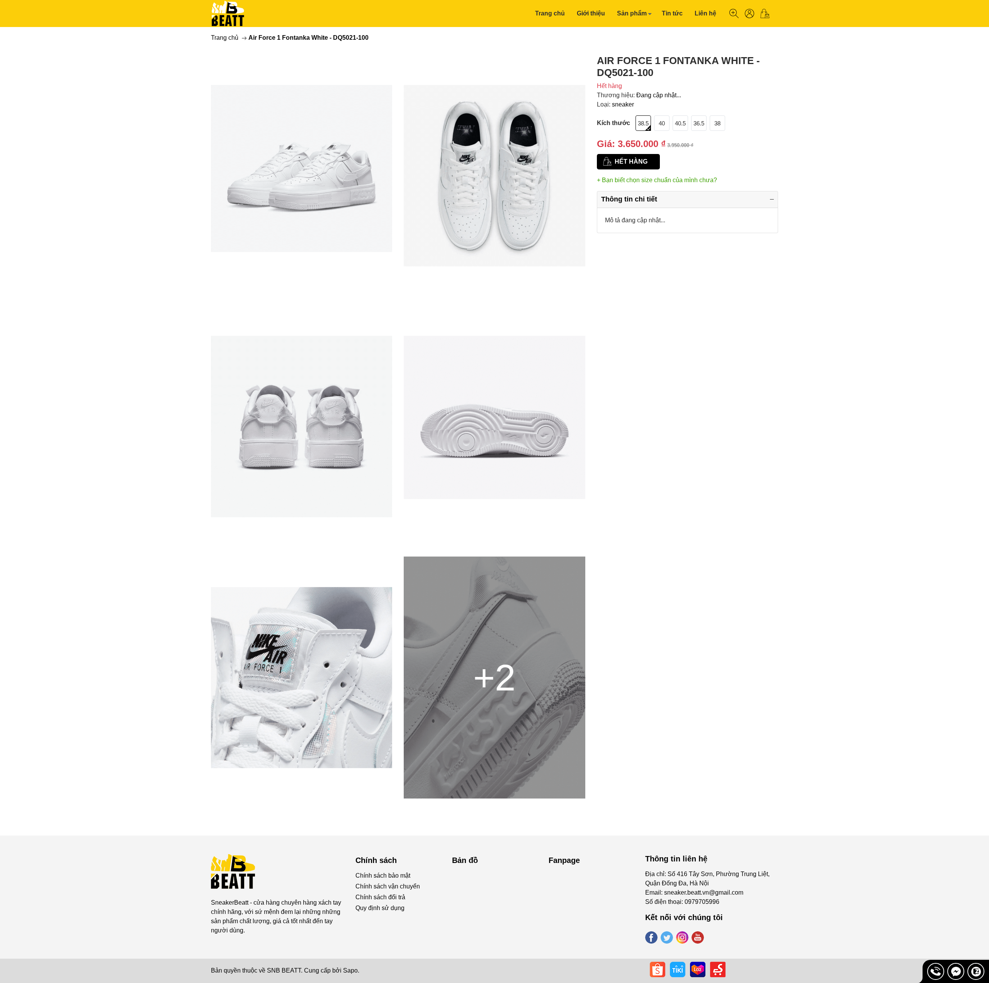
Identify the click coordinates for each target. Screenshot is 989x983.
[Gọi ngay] (935, 971)
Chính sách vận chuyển (387, 886)
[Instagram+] (682, 937)
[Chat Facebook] (955, 971)
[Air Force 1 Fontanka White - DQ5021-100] (302, 175)
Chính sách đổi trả (380, 897)
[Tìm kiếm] (734, 13)
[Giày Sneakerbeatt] (228, 13)
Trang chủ (550, 13)
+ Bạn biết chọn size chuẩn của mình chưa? (657, 180)
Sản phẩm (632, 13)
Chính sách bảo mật (382, 875)
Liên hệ (705, 13)
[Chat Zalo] (975, 971)
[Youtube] (698, 937)
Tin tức (672, 13)
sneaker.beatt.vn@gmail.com (703, 892)
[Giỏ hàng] (767, 13)
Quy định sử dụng (379, 908)
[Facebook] (651, 937)
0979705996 (702, 901)
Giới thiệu (591, 13)
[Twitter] (667, 937)
